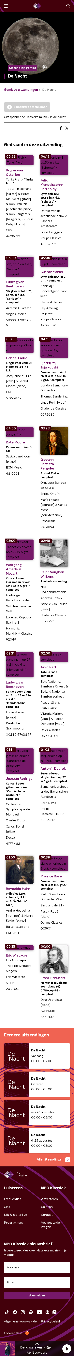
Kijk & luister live (15, 1214)
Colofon (47, 1206)
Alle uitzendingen (50, 1159)
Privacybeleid (50, 1321)
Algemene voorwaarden (21, 1321)
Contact (47, 1214)
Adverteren (49, 1199)
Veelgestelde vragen (50, 1225)
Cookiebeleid (13, 1333)
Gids (7, 1206)
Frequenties (12, 1199)
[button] (66, 1348)
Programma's (13, 1222)
